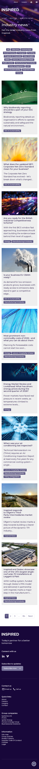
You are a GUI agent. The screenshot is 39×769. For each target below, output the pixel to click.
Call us (18, 689)
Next (30, 616)
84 (25, 616)
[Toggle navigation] (35, 10)
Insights (13, 18)
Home (4, 18)
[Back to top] (34, 764)
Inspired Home (10, 9)
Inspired (10, 634)
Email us (8, 689)
